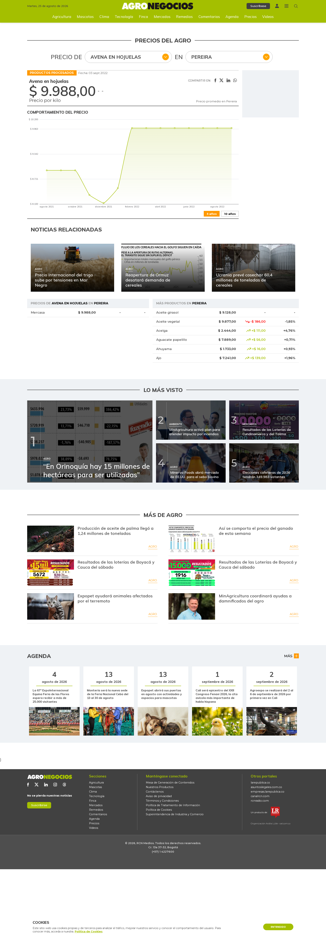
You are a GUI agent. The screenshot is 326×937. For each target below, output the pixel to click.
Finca (143, 16)
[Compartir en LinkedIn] (228, 80)
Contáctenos (155, 791)
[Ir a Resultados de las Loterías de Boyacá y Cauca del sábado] (191, 572)
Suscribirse (39, 805)
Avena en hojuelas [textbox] (116, 57)
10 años (230, 214)
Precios (250, 16)
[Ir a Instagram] (55, 784)
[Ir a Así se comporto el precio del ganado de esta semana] (191, 539)
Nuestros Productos (159, 787)
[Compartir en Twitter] (221, 80)
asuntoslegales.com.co (266, 787)
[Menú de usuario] (277, 6)
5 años (212, 214)
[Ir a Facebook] (28, 784)
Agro (152, 546)
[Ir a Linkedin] (46, 784)
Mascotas (85, 16)
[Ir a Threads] (64, 784)
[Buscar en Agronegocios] (296, 6)
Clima (104, 16)
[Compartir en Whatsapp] (235, 80)
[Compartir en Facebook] (215, 80)
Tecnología (124, 16)
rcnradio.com (260, 800)
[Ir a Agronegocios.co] (49, 777)
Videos (268, 16)
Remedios (184, 16)
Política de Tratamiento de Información (173, 805)
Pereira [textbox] (201, 57)
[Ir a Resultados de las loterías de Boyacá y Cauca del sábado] (50, 572)
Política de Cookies (159, 809)
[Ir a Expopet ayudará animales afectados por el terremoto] (50, 606)
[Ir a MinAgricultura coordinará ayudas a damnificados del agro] (191, 606)
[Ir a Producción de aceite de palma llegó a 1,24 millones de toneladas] (50, 539)
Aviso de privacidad (159, 796)
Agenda (232, 16)
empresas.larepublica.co (267, 791)
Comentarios (209, 16)
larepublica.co (260, 782)
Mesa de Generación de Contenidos (170, 782)
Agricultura (61, 16)
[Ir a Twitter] (36, 784)
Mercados (162, 16)
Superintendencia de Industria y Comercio (175, 814)
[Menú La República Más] (286, 6)
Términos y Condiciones (162, 800)
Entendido (278, 926)
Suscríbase (258, 6)
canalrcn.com (260, 796)
